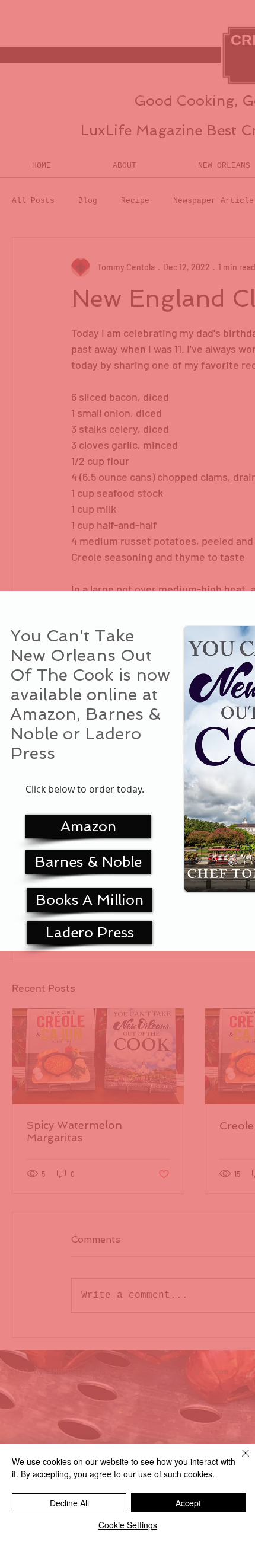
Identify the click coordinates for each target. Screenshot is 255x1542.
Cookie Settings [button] (127, 1525)
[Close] (238, 1460)
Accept (188, 1503)
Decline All (69, 1503)
